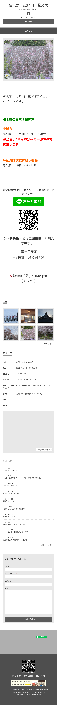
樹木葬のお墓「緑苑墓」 (20, 119)
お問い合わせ (28, 22)
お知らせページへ (47, 545)
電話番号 (8, 581)
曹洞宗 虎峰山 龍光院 (28, 5)
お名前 (7, 566)
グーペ (27, 694)
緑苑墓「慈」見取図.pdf (30, 276)
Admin (34, 694)
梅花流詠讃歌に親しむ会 (20, 160)
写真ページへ (49, 344)
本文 (6, 589)
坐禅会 (7, 128)
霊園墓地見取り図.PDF (28, 257)
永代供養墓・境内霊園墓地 (22, 238)
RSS (39, 694)
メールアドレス (11, 574)
